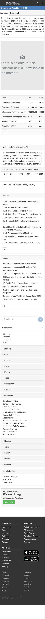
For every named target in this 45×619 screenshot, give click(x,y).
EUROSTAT (7, 479)
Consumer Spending (10, 107)
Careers (5, 554)
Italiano (27, 575)
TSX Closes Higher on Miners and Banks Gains (22, 273)
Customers (6, 551)
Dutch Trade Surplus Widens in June (18, 210)
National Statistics (10, 476)
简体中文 (27, 584)
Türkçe (5, 587)
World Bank (7, 482)
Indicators (6, 339)
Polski (26, 578)
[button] (43, 3)
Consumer (8, 395)
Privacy (5, 566)
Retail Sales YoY (9, 126)
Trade (6, 377)
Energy (6, 452)
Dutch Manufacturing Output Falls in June (19, 217)
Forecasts (6, 539)
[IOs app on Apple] (31, 552)
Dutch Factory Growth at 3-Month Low (18, 233)
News (5, 342)
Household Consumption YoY (14, 116)
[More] (5, 131)
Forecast (6, 336)
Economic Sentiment (11, 415)
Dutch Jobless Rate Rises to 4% (16, 207)
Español (5, 575)
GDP (5, 354)
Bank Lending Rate (10, 401)
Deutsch (27, 572)
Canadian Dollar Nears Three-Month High (20, 299)
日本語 (26, 587)
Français (5, 581)
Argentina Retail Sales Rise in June (17, 286)
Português (6, 578)
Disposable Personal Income (14, 112)
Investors (5, 557)
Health (6, 458)
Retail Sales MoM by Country (23, 184)
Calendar (6, 333)
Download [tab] (14, 13)
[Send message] (40, 319)
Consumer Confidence (11, 102)
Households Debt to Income (14, 426)
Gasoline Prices (9, 417)
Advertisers (6, 560)
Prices (6, 366)
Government (8, 383)
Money (6, 372)
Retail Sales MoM (9, 121)
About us (5, 563)
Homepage (6, 527)
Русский (5, 584)
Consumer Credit (9, 406)
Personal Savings (10, 429)
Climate (7, 464)
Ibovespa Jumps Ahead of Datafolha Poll (19, 267)
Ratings (5, 542)
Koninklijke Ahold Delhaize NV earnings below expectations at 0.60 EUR (22, 228)
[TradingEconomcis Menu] (3, 3)
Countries (6, 530)
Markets (7, 348)
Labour (6, 360)
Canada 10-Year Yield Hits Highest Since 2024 (22, 296)
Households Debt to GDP (13, 423)
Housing (7, 441)
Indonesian (28, 581)
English (5, 572)
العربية (4, 590)
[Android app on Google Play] (31, 558)
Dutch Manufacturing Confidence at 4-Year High (22, 242)
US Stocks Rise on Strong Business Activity (20, 283)
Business (7, 389)
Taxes (6, 446)
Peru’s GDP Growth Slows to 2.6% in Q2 (19, 263)
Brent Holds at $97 (10, 270)
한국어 (26, 590)
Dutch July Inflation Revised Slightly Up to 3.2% (22, 214)
